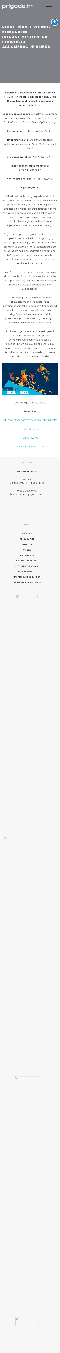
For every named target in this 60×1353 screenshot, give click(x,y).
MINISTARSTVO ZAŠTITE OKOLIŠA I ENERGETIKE (30, 420)
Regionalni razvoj (27, 561)
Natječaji (27, 550)
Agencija (27, 544)
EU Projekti (27, 555)
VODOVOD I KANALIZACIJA (30, 446)
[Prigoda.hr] (17, 6)
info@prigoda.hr (27, 471)
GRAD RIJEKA (30, 437)
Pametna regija (27, 572)
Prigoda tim (27, 539)
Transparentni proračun (27, 582)
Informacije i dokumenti (27, 577)
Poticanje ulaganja (26, 566)
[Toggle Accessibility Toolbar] (54, 22)
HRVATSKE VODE (30, 429)
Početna (27, 534)
